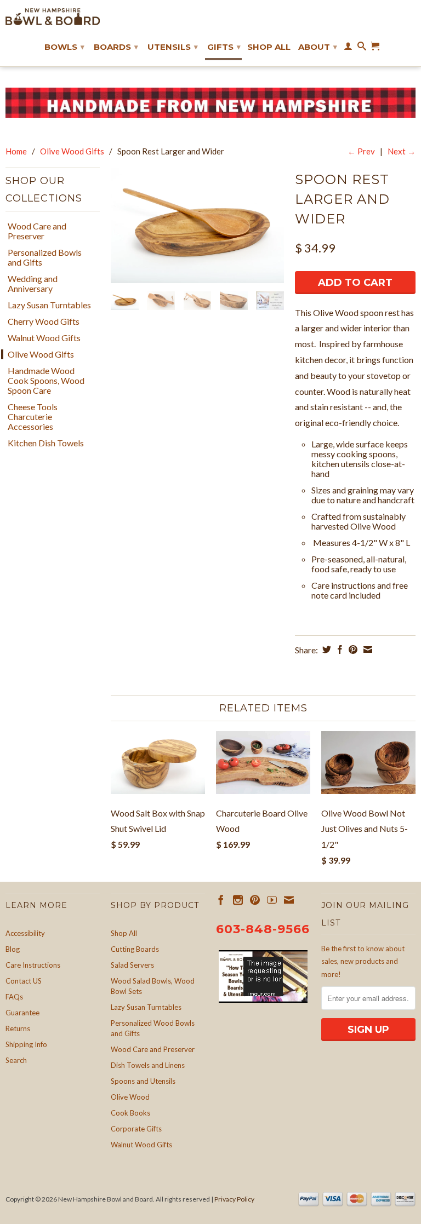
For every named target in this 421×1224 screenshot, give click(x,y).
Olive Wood (130, 1097)
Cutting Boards (135, 949)
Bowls (64, 47)
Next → (402, 151)
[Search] (361, 48)
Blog (12, 949)
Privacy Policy (234, 1199)
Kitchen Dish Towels (46, 443)
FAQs (14, 996)
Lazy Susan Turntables (49, 305)
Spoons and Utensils (143, 1081)
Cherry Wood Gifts (43, 321)
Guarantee (22, 1012)
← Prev (361, 151)
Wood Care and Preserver (37, 231)
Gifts (224, 47)
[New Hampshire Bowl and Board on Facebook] (221, 900)
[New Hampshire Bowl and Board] (52, 16)
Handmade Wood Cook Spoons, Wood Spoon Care (46, 380)
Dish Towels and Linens (148, 1065)
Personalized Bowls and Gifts (45, 257)
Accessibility (25, 933)
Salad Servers (132, 965)
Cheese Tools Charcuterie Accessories (33, 417)
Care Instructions (32, 965)
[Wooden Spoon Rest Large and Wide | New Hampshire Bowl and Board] (197, 225)
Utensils (172, 47)
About (317, 47)
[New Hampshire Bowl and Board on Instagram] (238, 900)
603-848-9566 (263, 929)
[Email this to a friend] (366, 649)
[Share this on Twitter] (325, 649)
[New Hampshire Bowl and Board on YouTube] (272, 900)
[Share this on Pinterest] (351, 649)
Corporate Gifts (136, 1128)
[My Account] (348, 48)
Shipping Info (26, 1044)
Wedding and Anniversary (33, 284)
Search (16, 1060)
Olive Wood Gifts (72, 151)
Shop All (269, 47)
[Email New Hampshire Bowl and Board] (289, 900)
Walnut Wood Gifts (44, 338)
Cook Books (130, 1112)
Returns (17, 1028)
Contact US (23, 980)
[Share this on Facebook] (338, 649)
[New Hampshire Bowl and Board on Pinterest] (255, 900)
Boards (116, 47)
